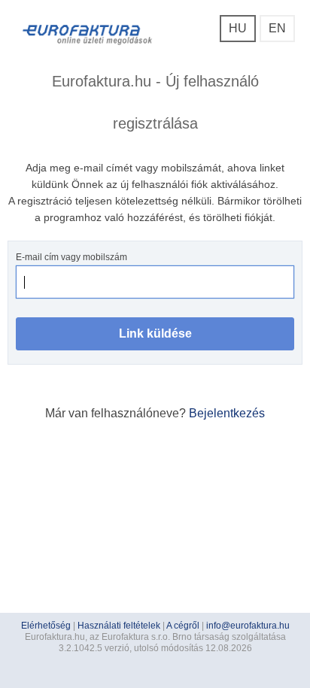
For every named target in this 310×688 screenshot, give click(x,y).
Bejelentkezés (227, 413)
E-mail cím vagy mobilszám (71, 257)
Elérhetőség (46, 625)
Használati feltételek (119, 625)
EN (277, 28)
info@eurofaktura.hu (248, 625)
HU (238, 28)
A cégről (182, 625)
